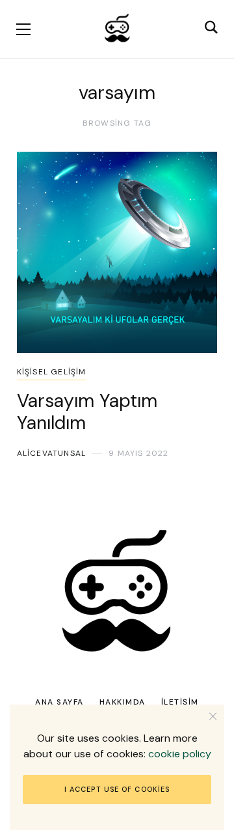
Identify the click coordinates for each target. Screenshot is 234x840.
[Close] (213, 716)
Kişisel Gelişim (51, 372)
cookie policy (179, 754)
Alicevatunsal (51, 453)
